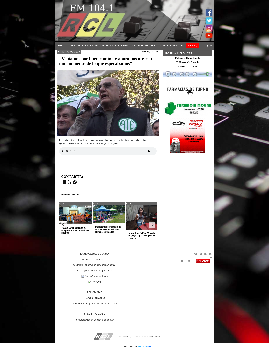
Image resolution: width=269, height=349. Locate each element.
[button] (207, 45)
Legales (75, 45)
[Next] (152, 225)
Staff (89, 45)
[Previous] (64, 225)
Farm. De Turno (132, 45)
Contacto (177, 45)
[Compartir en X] (70, 182)
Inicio (62, 45)
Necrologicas (155, 45)
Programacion (106, 45)
